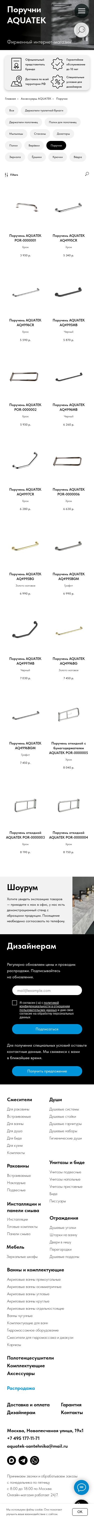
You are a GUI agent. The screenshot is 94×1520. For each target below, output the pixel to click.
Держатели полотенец (23, 122)
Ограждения (64, 1218)
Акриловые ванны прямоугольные (34, 1279)
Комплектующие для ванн (27, 1322)
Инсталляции (17, 1219)
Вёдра (78, 157)
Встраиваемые (19, 1175)
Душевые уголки (63, 1227)
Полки (13, 145)
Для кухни (15, 1145)
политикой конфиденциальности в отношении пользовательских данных (45, 1006)
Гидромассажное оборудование (33, 1330)
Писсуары (57, 1201)
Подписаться (47, 1029)
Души (55, 1099)
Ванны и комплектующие (35, 1270)
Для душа (14, 1130)
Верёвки (34, 145)
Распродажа (21, 1388)
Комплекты (16, 1152)
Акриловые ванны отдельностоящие (35, 1308)
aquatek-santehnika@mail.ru (37, 1446)
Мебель (15, 1247)
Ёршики (37, 157)
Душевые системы (64, 1109)
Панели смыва (18, 1233)
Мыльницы (16, 133)
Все (11, 110)
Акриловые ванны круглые (28, 1301)
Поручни (56, 145)
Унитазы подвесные (65, 1172)
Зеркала (15, 157)
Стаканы (40, 133)
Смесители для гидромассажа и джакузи (40, 1337)
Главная (10, 98)
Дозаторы (63, 133)
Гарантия (71, 1405)
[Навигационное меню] (81, 11)
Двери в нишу (60, 1242)
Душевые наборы (63, 1130)
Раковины (18, 1166)
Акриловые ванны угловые (28, 1293)
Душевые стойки (62, 1116)
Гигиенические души (65, 1138)
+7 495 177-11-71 (23, 1438)
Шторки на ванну (63, 1234)
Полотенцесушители (30, 1358)
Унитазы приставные (65, 1186)
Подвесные (16, 1190)
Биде (53, 1193)
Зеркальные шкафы (22, 1256)
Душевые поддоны (64, 1256)
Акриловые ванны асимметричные (34, 1286)
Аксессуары (21, 1373)
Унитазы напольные (64, 1179)
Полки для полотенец (62, 122)
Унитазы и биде (67, 1162)
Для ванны (15, 1123)
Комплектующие (26, 1366)
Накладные (16, 1182)
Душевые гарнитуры (65, 1123)
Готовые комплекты (22, 1226)
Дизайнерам (21, 1412)
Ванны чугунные (20, 1315)
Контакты (72, 1412)
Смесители (19, 1099)
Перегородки (60, 1249)
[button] (47, 1071)
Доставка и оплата (28, 1405)
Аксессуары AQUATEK (36, 98)
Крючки (58, 157)
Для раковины (18, 1109)
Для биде (14, 1138)
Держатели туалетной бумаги (44, 110)
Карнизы (14, 1344)
